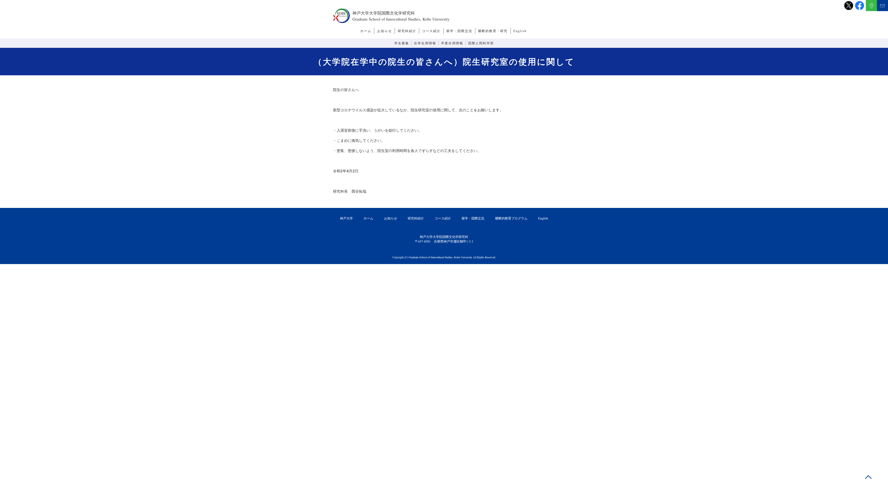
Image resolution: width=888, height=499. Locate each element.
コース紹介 (431, 31)
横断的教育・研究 (493, 31)
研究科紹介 (407, 31)
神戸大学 (346, 218)
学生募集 (401, 43)
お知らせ (384, 31)
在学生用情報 (425, 43)
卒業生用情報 (452, 43)
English (520, 31)
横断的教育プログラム (511, 218)
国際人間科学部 (481, 43)
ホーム (365, 31)
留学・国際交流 (459, 31)
